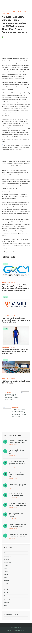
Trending (6, 602)
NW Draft (6, 580)
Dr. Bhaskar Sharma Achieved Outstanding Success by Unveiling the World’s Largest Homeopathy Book (12, 397)
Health (5, 568)
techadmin (9, 12)
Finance (6, 565)
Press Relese (7, 593)
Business (3, 13)
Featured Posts (11, 614)
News (5, 577)
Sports (6, 596)
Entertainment (7, 562)
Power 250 (7, 583)
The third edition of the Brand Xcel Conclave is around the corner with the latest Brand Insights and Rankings (19, 412)
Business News (8, 556)
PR (4, 586)
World (5, 605)
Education (6, 559)
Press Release (7, 590)
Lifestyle (6, 571)
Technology (7, 599)
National (6, 574)
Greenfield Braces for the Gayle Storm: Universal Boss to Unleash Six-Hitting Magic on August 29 (15, 352)
